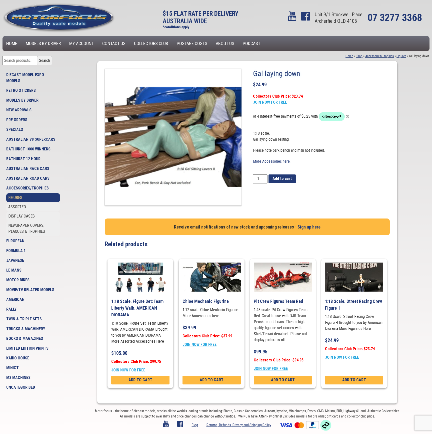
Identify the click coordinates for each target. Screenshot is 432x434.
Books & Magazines (24, 338)
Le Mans (14, 270)
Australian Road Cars (28, 178)
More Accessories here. (271, 161)
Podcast (251, 43)
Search (44, 60)
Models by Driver (43, 43)
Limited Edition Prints (27, 348)
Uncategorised (20, 387)
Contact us (114, 43)
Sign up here (309, 227)
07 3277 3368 (395, 18)
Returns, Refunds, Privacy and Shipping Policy (238, 425)
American (15, 299)
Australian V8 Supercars (30, 139)
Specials (14, 129)
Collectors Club (151, 43)
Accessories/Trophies (27, 188)
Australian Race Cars (27, 168)
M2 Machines (18, 377)
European (15, 241)
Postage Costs (192, 43)
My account (81, 43)
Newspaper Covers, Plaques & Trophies (26, 228)
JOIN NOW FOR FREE (270, 102)
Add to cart (282, 178)
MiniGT (12, 367)
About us (225, 43)
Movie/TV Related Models (30, 289)
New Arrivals (19, 110)
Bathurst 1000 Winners (28, 149)
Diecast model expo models (25, 77)
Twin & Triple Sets (24, 319)
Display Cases (21, 216)
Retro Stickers (21, 90)
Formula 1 (16, 250)
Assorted (17, 206)
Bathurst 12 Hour (23, 158)
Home (11, 43)
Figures (15, 197)
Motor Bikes (18, 280)
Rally (11, 309)
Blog (195, 425)
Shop (359, 56)
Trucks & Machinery (25, 328)
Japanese (15, 260)
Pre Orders (16, 119)
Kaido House (17, 358)
